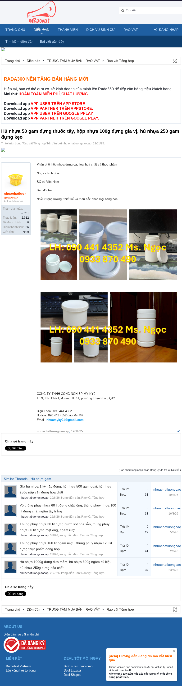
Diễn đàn (41, 30)
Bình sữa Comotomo (78, 666)
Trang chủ (15, 30)
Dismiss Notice (174, 651)
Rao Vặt (130, 30)
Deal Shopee (72, 675)
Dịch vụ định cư (100, 30)
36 (27, 227)
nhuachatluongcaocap (77, 143)
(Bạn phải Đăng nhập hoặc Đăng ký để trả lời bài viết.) (150, 470)
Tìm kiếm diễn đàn (19, 41)
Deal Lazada (72, 670)
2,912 (25, 217)
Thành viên (68, 30)
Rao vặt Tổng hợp (34, 143)
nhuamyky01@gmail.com (65, 420)
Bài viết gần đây (52, 41)
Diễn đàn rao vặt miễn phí (21, 634)
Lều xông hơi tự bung (21, 670)
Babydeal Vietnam (18, 666)
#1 (179, 431)
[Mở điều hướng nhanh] (174, 60)
